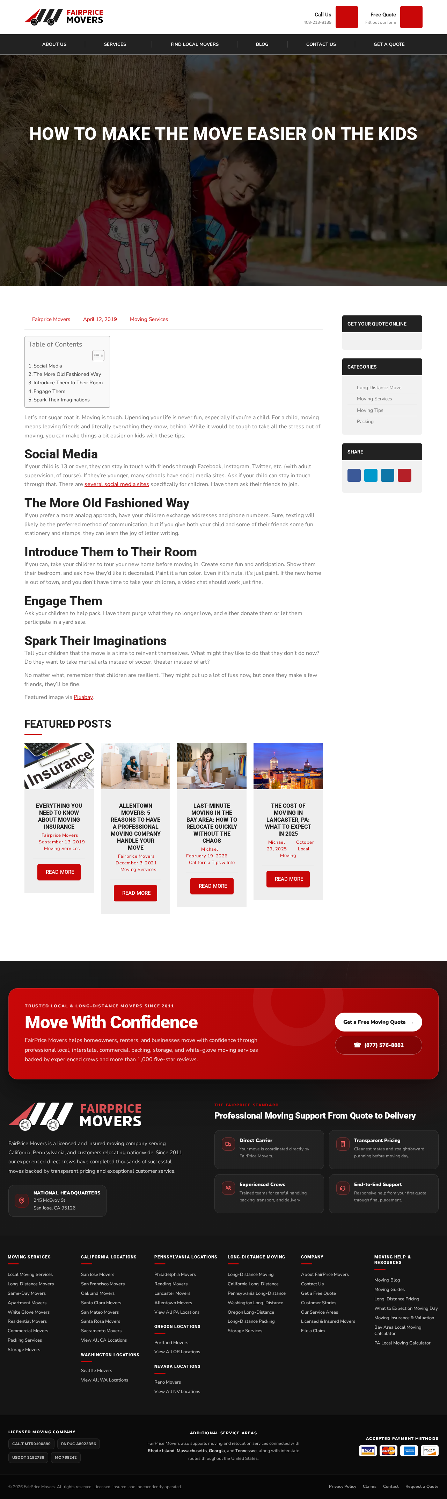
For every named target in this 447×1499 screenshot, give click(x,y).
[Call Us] (347, 17)
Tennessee (246, 1451)
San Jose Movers (97, 1274)
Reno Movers (167, 1382)
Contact (391, 1486)
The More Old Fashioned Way (67, 374)
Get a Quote (389, 44)
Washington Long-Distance (255, 1303)
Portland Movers (171, 1343)
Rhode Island (161, 1451)
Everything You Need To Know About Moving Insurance (59, 816)
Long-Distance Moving (251, 1274)
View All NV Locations (177, 1392)
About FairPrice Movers (325, 1274)
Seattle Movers (96, 1371)
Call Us (323, 15)
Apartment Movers (27, 1303)
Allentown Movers (173, 1303)
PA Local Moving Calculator (402, 1343)
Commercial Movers (28, 1331)
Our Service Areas (319, 1312)
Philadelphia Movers (175, 1274)
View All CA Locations (104, 1340)
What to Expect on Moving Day (406, 1308)
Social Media (48, 365)
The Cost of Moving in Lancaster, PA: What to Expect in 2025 (288, 819)
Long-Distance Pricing (396, 1299)
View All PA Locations (176, 1312)
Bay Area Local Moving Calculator (398, 1330)
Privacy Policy (342, 1486)
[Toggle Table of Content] (95, 356)
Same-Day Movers (27, 1293)
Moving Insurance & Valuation (404, 1318)
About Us (54, 44)
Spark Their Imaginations (62, 399)
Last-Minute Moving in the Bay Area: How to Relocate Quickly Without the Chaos (211, 823)
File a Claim (313, 1331)
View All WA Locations (104, 1380)
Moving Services (149, 319)
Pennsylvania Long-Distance (257, 1293)
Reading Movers (171, 1284)
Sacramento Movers (101, 1331)
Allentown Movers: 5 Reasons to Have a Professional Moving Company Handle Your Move (136, 826)
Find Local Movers (195, 44)
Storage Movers (24, 1350)
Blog (262, 44)
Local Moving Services (30, 1274)
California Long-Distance (253, 1284)
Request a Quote (422, 1486)
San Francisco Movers (103, 1284)
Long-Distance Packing (251, 1321)
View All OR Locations (177, 1352)
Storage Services (245, 1331)
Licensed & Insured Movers (328, 1321)
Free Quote (383, 15)
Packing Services (25, 1340)
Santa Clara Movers (101, 1303)
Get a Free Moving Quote (378, 1022)
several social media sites (117, 484)
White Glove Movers (29, 1312)
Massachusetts (192, 1451)
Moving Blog (387, 1280)
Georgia (217, 1451)
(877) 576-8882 (378, 1045)
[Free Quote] (411, 17)
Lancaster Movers (172, 1293)
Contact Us (321, 44)
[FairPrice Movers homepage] (98, 1116)
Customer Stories (318, 1303)
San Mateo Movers (100, 1312)
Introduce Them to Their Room (68, 382)
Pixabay (83, 697)
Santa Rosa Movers (100, 1321)
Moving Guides (389, 1289)
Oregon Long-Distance (251, 1312)
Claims (369, 1486)
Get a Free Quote (318, 1293)
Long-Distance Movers (31, 1284)
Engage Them (49, 391)
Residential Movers (27, 1321)
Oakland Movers (98, 1293)
